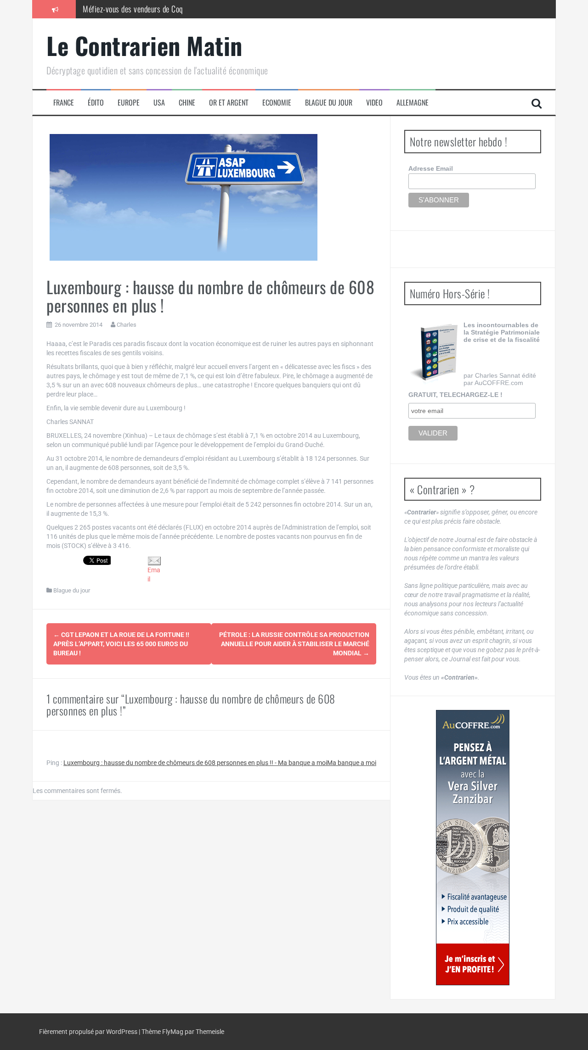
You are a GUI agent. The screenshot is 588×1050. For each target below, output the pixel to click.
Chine (187, 102)
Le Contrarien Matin (144, 45)
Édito (96, 102)
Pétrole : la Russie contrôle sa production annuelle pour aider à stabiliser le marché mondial (294, 644)
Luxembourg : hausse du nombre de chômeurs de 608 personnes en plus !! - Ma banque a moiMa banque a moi (219, 762)
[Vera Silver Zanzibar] (472, 847)
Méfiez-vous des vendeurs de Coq (133, 9)
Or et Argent (229, 102)
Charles (126, 324)
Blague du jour (328, 102)
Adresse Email (430, 168)
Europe (129, 102)
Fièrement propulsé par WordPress (89, 1031)
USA (159, 102)
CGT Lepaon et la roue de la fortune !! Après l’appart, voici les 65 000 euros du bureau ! (121, 644)
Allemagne (412, 102)
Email (153, 574)
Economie (276, 102)
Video (374, 102)
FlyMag (172, 1031)
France (63, 102)
